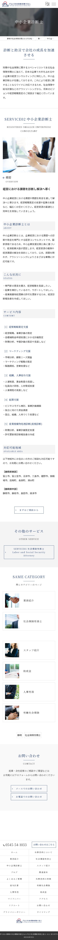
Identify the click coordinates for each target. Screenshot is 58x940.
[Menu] (53, 4)
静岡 (19, 735)
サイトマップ (43, 912)
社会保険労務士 (33, 735)
